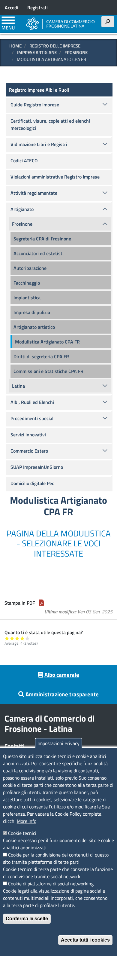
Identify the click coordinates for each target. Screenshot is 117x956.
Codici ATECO (24, 160)
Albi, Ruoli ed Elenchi (32, 402)
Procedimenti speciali (32, 418)
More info (26, 821)
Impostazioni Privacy (59, 743)
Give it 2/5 (12, 638)
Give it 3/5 (17, 638)
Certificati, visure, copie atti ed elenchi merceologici (50, 124)
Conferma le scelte (27, 918)
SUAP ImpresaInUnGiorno (36, 467)
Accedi (11, 7)
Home (15, 45)
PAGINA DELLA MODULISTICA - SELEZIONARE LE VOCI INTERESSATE (58, 543)
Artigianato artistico (34, 327)
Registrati (37, 7)
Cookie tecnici (22, 833)
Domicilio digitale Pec (32, 483)
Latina (18, 385)
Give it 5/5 (27, 638)
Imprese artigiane (37, 52)
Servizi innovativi (28, 434)
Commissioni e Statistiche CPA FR (48, 371)
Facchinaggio (27, 282)
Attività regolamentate (33, 193)
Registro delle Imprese (54, 45)
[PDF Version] (41, 602)
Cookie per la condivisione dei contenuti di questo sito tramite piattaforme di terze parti (56, 858)
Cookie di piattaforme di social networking (51, 883)
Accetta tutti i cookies (85, 939)
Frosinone (76, 52)
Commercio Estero (29, 450)
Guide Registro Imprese (34, 104)
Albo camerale (61, 674)
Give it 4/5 (22, 638)
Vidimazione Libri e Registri (38, 144)
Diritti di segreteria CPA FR (41, 356)
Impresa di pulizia (32, 312)
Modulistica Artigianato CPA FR (47, 341)
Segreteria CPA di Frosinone (42, 238)
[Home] (61, 23)
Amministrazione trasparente (62, 694)
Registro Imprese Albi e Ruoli (39, 89)
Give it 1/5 (7, 638)
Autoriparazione (30, 268)
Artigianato (22, 209)
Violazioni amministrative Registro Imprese (55, 176)
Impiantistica (27, 297)
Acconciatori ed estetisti (39, 253)
